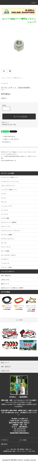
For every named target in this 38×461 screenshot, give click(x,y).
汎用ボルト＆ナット (18, 77)
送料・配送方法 (6, 275)
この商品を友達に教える (8, 136)
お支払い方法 (5, 279)
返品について (5, 122)
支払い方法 (13, 449)
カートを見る (23, 440)
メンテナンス (9, 77)
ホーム (3, 77)
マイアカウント (4, 440)
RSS (30, 451)
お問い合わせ (4, 444)
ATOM (33, 451)
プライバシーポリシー (21, 451)
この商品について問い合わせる (10, 139)
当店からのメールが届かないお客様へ (12, 288)
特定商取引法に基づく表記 (9, 124)
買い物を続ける (6, 142)
